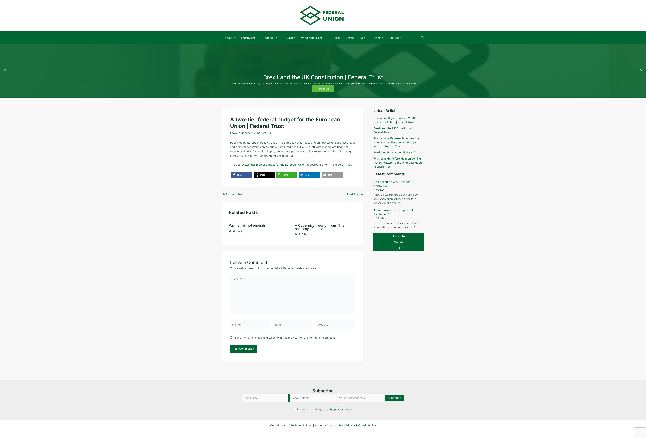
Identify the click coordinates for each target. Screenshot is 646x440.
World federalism (311, 37)
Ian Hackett (380, 182)
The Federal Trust (340, 164)
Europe (290, 37)
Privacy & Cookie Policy (361, 425)
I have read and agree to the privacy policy (324, 409)
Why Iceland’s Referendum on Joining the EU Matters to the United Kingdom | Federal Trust (398, 162)
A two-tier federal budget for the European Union (274, 164)
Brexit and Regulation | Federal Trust (396, 152)
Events (350, 37)
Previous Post (232, 194)
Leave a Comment (241, 133)
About (228, 37)
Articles (335, 37)
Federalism (248, 37)
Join (362, 37)
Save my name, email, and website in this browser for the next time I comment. (285, 337)
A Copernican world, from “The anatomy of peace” (320, 227)
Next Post (355, 194)
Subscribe (398, 236)
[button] (422, 38)
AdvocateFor (335, 425)
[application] (234, 37)
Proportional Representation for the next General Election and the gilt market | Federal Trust (396, 142)
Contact (393, 37)
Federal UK (270, 37)
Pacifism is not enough (247, 225)
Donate (378, 37)
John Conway (382, 210)
